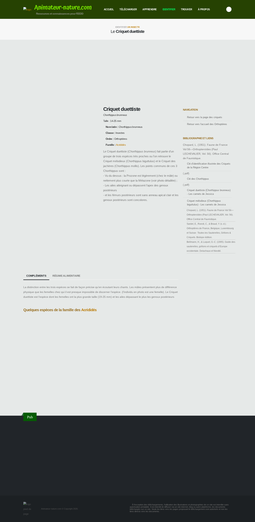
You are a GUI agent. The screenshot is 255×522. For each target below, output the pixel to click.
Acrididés (121, 144)
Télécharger (128, 9)
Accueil (109, 9)
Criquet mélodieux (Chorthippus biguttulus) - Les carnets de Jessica (206, 203)
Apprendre (149, 9)
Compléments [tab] (36, 275)
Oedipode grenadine (34, 401)
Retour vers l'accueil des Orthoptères (207, 124)
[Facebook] (228, 9)
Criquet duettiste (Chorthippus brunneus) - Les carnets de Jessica (209, 192)
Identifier (169, 9)
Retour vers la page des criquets (204, 117)
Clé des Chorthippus (198, 179)
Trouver (186, 9)
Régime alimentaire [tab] (66, 275)
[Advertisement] (127, 72)
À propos (204, 9)
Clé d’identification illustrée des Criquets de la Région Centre (208, 165)
